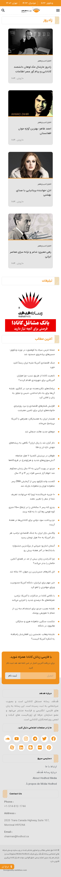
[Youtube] (16, 738)
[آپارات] (12, 747)
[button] (58, 10)
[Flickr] (39, 747)
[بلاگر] (30, 747)
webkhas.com (21, 870)
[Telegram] (35, 738)
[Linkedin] (21, 747)
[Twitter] (44, 738)
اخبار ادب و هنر (44, 61)
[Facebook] (53, 738)
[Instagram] (25, 738)
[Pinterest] (49, 747)
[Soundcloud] (7, 738)
